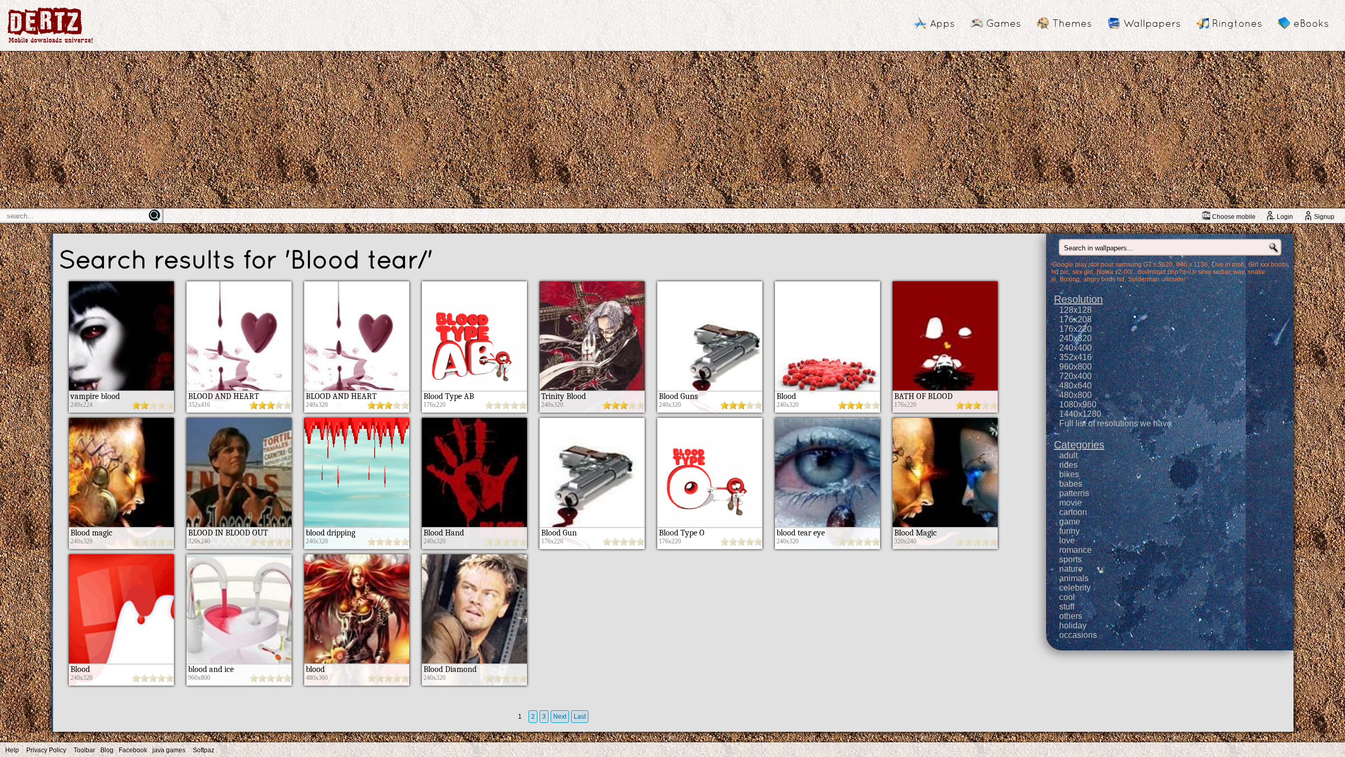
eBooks (1311, 23)
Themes (1072, 23)
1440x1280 (1080, 413)
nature (1071, 568)
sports (1070, 559)
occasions (1078, 634)
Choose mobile (1234, 216)
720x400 (1075, 376)
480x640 (1075, 385)
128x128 (1075, 310)
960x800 (1075, 366)
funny (1069, 531)
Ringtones (1237, 23)
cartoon (1073, 512)
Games (1003, 23)
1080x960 (1077, 404)
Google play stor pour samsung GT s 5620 (1112, 264)
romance (1075, 549)
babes (1070, 483)
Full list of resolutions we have (1115, 423)
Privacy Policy (46, 750)
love (1067, 540)
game (1069, 521)
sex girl (1082, 272)
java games (168, 750)
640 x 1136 (1192, 264)
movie (1070, 502)
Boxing (1070, 279)
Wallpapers (1152, 23)
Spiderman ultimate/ (1156, 279)
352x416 (1075, 357)
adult (1068, 455)
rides (1068, 464)
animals (1074, 578)
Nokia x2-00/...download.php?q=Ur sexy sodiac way (1170, 272)
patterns (1074, 493)
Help (12, 750)
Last (580, 716)
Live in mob (1228, 264)
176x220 (1075, 328)
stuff (1066, 606)
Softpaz (203, 750)
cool (1067, 597)
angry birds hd (1103, 279)
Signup (1324, 216)
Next (559, 716)
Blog (106, 750)
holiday (1073, 625)
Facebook (133, 750)
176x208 (1075, 319)
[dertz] (50, 42)
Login (1285, 216)
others (1070, 616)
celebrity (1075, 587)
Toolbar (84, 750)
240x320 (1075, 338)
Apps (942, 23)
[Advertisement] (672, 129)
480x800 (1075, 395)
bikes (1069, 474)
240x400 (1075, 347)
